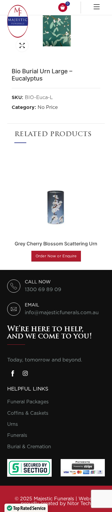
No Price (48, 107)
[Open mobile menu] (97, 7)
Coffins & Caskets (27, 413)
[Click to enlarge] (22, 45)
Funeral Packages (28, 401)
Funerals (17, 435)
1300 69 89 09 (43, 289)
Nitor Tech (79, 503)
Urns (12, 424)
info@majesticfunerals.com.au (62, 312)
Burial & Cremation (29, 446)
